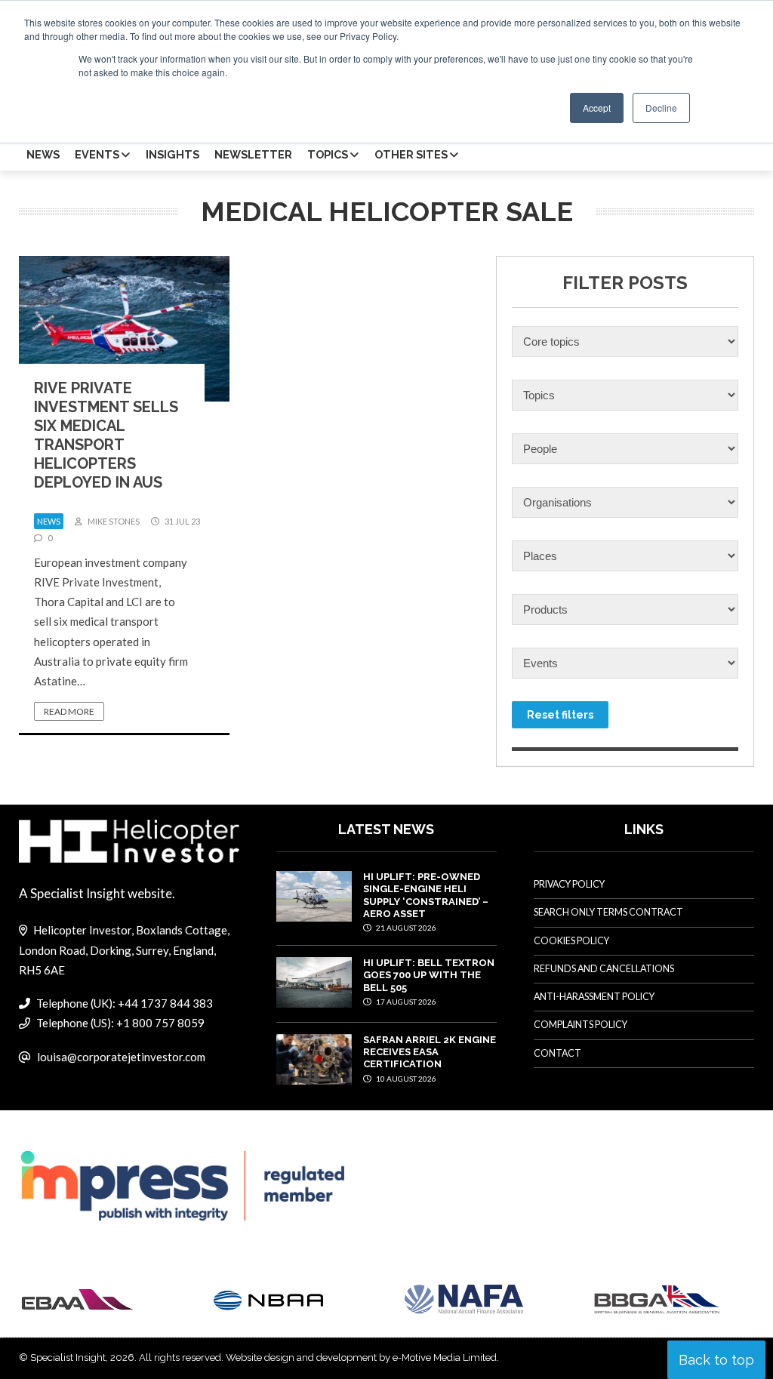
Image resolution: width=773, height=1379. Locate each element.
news (48, 521)
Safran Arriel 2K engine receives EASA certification (429, 1052)
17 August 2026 (405, 1001)
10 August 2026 (405, 1078)
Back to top (716, 1360)
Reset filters (560, 715)
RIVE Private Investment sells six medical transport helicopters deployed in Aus (106, 435)
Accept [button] (597, 107)
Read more (69, 711)
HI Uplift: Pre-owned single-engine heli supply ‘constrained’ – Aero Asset (425, 895)
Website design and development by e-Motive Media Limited (361, 1357)
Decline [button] (661, 107)
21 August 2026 (405, 927)
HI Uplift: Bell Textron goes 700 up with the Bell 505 (428, 975)
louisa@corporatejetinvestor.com (121, 1056)
